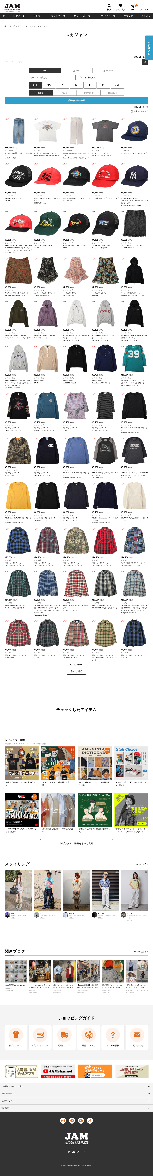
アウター (21, 26)
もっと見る (141, 864)
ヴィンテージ (58, 16)
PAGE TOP (74, 1151)
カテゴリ (38, 16)
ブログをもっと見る (137, 951)
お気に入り (120, 9)
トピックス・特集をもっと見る (76, 843)
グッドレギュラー (83, 16)
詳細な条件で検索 (76, 100)
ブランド (128, 16)
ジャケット (32, 26)
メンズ (12, 26)
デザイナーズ (108, 16)
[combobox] (76, 62)
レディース (19, 16)
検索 (145, 62)
